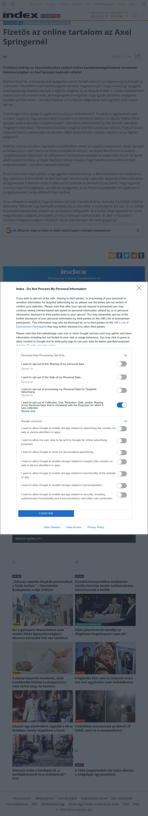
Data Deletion (52, 527)
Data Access (74, 527)
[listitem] (74, 355)
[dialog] (74, 408)
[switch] (122, 363)
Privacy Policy (95, 527)
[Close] (140, 289)
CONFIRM (46, 513)
